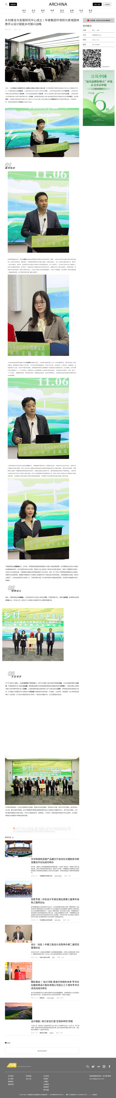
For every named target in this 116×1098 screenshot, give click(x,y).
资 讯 (33, 11)
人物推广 (46, 1081)
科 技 (81, 11)
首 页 (24, 11)
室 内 (62, 11)
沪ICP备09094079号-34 (57, 1094)
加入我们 (11, 1079)
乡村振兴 (97, 44)
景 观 (52, 11)
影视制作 (46, 1087)
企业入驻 (28, 1079)
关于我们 (11, 1076)
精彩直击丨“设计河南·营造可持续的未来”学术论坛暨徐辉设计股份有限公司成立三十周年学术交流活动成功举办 (55, 985)
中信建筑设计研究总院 (46, 920)
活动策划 (46, 1084)
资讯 (93, 30)
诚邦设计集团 (43, 1033)
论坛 (56, 876)
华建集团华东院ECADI (46, 876)
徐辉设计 (42, 998)
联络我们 (11, 1081)
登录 (41, 1051)
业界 (98, 30)
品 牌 (72, 11)
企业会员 (46, 1076)
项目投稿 (28, 1076)
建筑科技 (59, 876)
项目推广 (46, 1079)
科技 (59, 920)
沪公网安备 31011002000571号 (78, 1094)
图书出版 (46, 1090)
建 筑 (43, 11)
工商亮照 (94, 1094)
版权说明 (11, 1084)
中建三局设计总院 (45, 957)
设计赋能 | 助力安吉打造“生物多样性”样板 (52, 1021)
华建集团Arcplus (96, 35)
